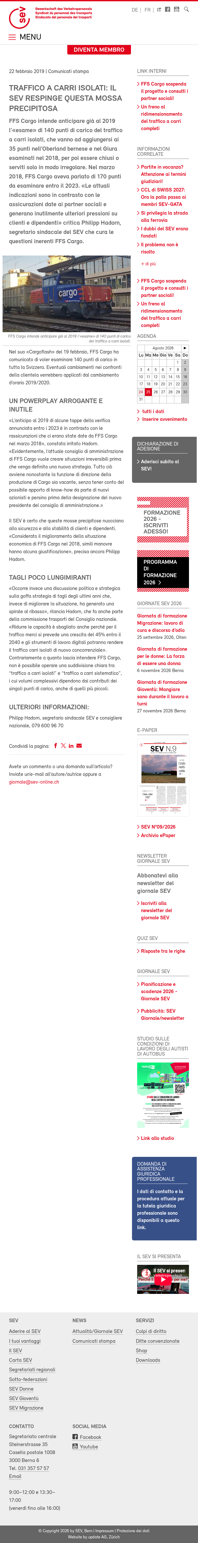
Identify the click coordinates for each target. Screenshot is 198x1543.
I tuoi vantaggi (24, 1341)
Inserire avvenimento (164, 419)
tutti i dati (152, 411)
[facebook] (55, 746)
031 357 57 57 (33, 1468)
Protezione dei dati (133, 1531)
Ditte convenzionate (157, 1341)
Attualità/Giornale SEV (97, 1331)
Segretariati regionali (32, 1370)
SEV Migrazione (26, 1408)
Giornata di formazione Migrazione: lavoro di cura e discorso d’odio (162, 623)
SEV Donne (21, 1389)
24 (141, 392)
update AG (97, 1537)
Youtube (89, 1447)
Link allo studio (157, 1138)
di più (150, 264)
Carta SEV (20, 1360)
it (159, 10)
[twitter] (63, 746)
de (135, 10)
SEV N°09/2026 (158, 827)
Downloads (148, 1360)
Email (15, 1476)
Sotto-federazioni (28, 1379)
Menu (29, 37)
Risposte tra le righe (163, 951)
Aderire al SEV (24, 1331)
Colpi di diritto (151, 1331)
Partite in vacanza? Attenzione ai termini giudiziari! (163, 174)
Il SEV (15, 1351)
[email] (79, 746)
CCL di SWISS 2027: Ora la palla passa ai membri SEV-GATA (163, 197)
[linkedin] (71, 746)
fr (148, 10)
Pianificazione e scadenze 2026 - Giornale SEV (159, 992)
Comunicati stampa (94, 1341)
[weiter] (185, 348)
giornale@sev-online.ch (34, 782)
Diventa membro (99, 50)
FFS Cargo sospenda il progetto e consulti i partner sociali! (164, 91)
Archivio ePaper (158, 835)
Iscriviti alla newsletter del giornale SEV (156, 911)
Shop (141, 1351)
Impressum (104, 1531)
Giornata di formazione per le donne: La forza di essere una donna (162, 656)
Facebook (90, 1437)
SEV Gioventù (24, 1398)
